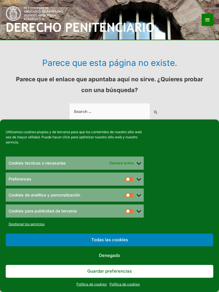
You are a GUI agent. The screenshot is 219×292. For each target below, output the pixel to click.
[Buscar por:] (109, 111)
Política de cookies (91, 284)
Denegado (109, 255)
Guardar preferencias (109, 271)
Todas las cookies (109, 239)
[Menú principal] (208, 20)
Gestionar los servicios (26, 224)
